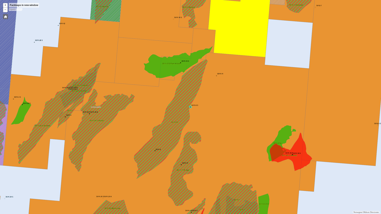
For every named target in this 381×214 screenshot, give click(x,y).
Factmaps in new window (24, 5)
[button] (5, 16)
